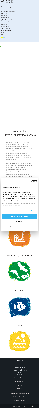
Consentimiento (19, 400)
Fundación (4, 15)
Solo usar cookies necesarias (19, 227)
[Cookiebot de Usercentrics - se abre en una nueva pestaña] (29, 181)
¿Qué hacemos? (6, 20)
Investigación (5, 26)
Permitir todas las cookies (19, 216)
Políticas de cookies (19, 397)
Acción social (5, 28)
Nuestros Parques (7, 7)
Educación (4, 24)
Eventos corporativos (8, 11)
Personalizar (18, 221)
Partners (4, 13)
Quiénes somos (6, 30)
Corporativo (5, 9)
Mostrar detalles (28, 211)
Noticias (4, 33)
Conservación (5, 22)
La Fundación (5, 17)
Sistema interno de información (19, 393)
